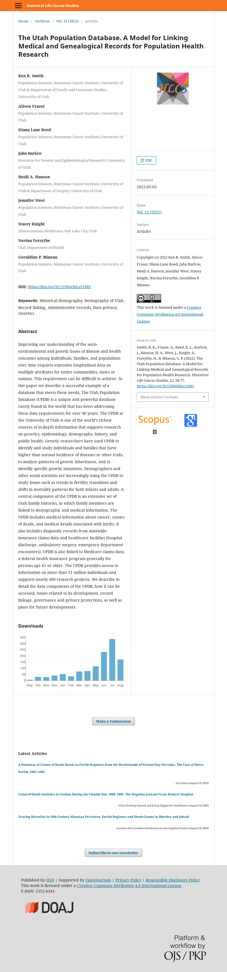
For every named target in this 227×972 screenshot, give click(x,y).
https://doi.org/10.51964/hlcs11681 (59, 286)
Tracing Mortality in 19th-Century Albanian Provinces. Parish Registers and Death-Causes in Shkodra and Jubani (103, 816)
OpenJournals (98, 880)
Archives (42, 21)
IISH (50, 880)
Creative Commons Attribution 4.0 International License (170, 314)
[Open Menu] (18, 5)
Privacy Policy (128, 880)
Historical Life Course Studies (53, 5)
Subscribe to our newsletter (113, 852)
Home (23, 21)
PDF (148, 160)
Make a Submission (113, 721)
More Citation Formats (159, 397)
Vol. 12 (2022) (67, 21)
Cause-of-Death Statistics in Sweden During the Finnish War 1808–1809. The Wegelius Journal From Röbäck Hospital (105, 794)
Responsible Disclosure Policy (173, 880)
